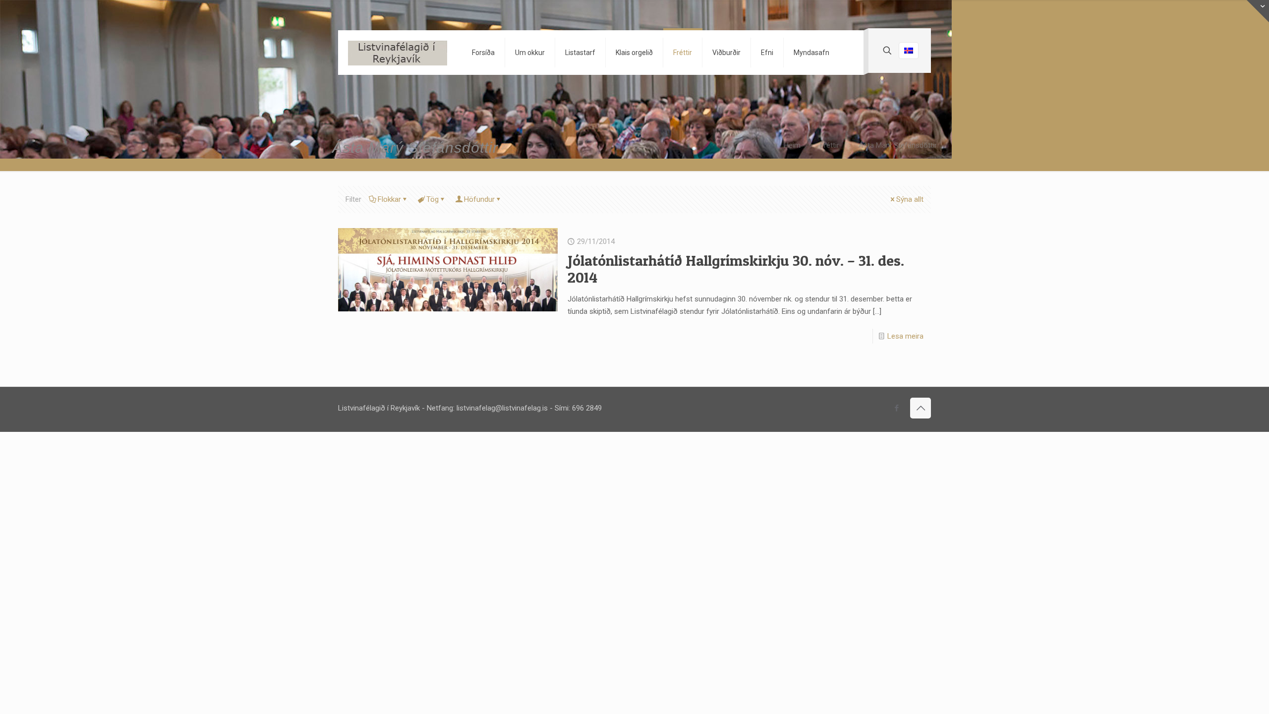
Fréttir (829, 145)
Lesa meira (905, 336)
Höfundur (479, 199)
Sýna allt (909, 199)
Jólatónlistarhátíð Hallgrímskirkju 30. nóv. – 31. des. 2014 (736, 268)
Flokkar (389, 199)
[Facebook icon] (896, 408)
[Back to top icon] (920, 408)
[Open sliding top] (1258, 11)
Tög (432, 199)
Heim (792, 145)
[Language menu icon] (909, 50)
